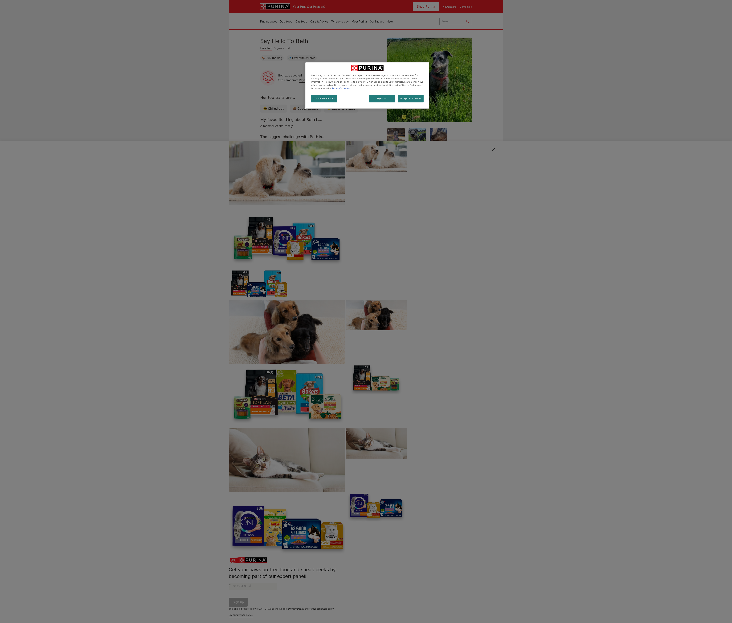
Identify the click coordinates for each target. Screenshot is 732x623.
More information (341, 88)
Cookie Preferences (324, 98)
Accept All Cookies (410, 98)
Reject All (382, 98)
